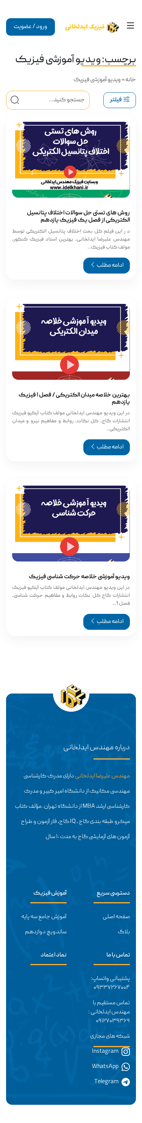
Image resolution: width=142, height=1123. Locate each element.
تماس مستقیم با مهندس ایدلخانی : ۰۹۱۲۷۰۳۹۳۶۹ (109, 1012)
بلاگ (124, 932)
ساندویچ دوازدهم (46, 932)
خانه (130, 80)
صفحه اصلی (116, 917)
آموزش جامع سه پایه (44, 917)
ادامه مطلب (109, 265)
